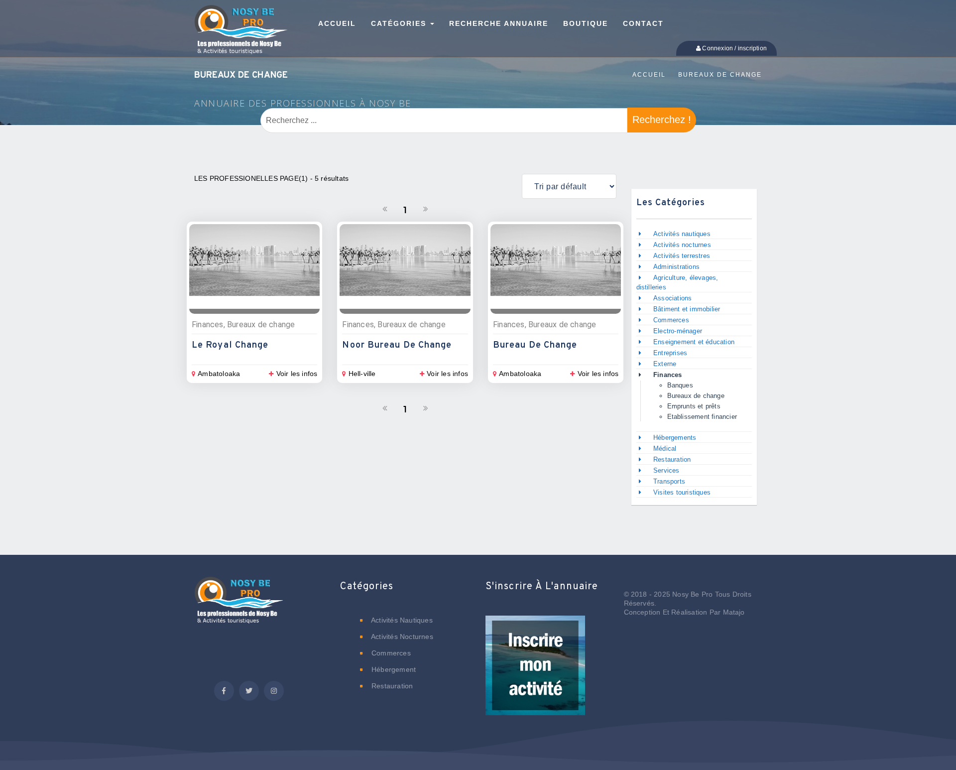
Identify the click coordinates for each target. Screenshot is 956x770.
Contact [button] (643, 23)
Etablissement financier (702, 416)
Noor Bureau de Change (397, 345)
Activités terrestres (681, 255)
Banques (680, 385)
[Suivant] (425, 209)
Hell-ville (362, 374)
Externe (664, 364)
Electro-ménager (677, 331)
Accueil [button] (337, 23)
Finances (667, 375)
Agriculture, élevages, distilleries (677, 282)
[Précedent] (384, 209)
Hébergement (392, 669)
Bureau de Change (535, 345)
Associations (672, 298)
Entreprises (670, 353)
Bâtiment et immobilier (686, 309)
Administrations (676, 266)
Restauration (673, 459)
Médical (664, 448)
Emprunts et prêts (693, 406)
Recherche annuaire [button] (498, 23)
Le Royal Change (230, 345)
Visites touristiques (682, 492)
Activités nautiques (682, 234)
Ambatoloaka (219, 374)
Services (666, 470)
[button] (535, 672)
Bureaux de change (720, 74)
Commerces (671, 320)
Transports (669, 481)
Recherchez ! (661, 119)
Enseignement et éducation (693, 342)
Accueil (649, 74)
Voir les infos (296, 374)
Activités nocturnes (682, 245)
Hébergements (674, 437)
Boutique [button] (585, 23)
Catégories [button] (400, 23)
